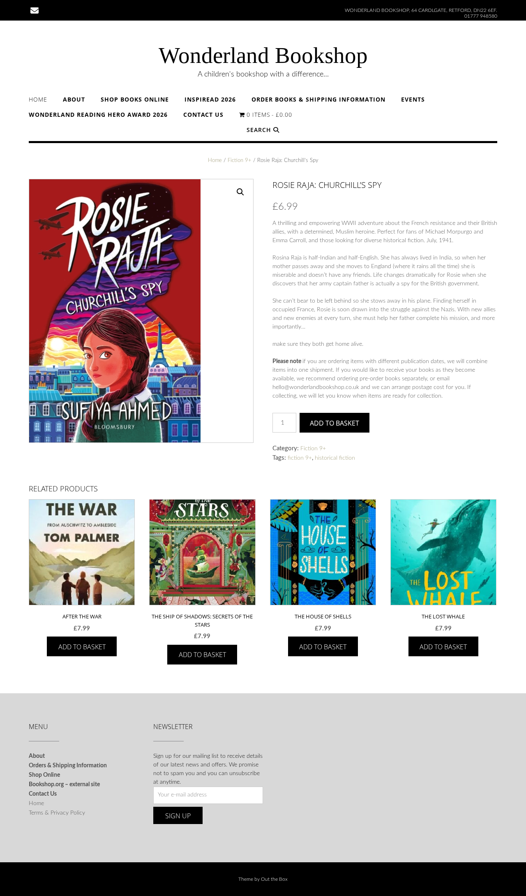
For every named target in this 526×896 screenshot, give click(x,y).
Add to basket (334, 423)
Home (38, 99)
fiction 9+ (300, 458)
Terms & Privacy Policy (57, 813)
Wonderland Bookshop (263, 55)
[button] (240, 192)
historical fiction (335, 458)
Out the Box (274, 879)
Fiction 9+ (239, 160)
